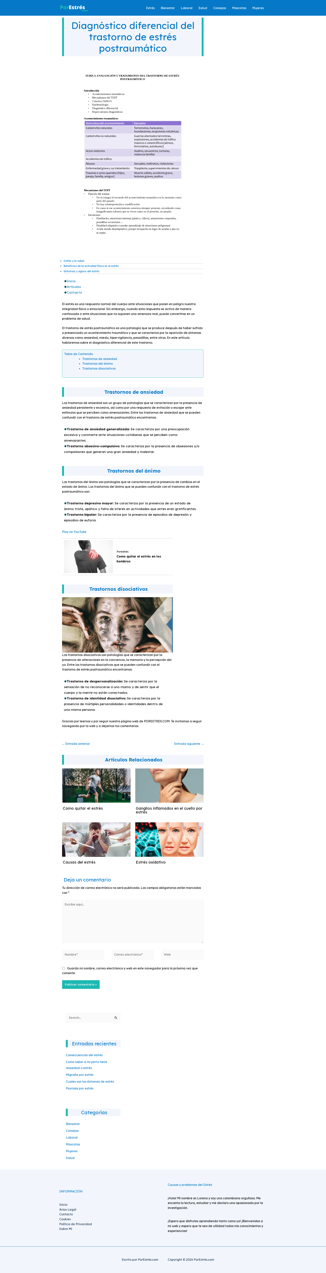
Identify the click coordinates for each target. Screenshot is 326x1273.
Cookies (65, 1219)
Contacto (74, 292)
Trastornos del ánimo (97, 363)
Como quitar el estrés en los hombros (139, 558)
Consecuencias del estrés (84, 1055)
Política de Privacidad (75, 1224)
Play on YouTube (74, 532)
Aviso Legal (67, 1209)
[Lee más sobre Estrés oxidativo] (169, 839)
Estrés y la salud (74, 261)
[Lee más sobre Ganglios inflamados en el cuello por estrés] (169, 785)
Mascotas (73, 1144)
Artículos (74, 287)
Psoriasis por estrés (79, 1088)
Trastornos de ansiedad (99, 359)
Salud (70, 1158)
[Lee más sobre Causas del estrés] (96, 839)
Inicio (71, 281)
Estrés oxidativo (151, 862)
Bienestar (73, 1124)
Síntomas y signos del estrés (81, 271)
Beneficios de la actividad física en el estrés (91, 266)
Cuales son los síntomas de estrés (90, 1081)
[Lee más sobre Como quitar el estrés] (96, 785)
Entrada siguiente (189, 744)
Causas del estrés (79, 862)
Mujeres (71, 1151)
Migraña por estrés (79, 1075)
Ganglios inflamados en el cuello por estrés (169, 810)
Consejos (72, 1131)
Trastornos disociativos (99, 368)
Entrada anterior (76, 744)
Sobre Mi (65, 1229)
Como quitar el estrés (83, 808)
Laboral (72, 1137)
